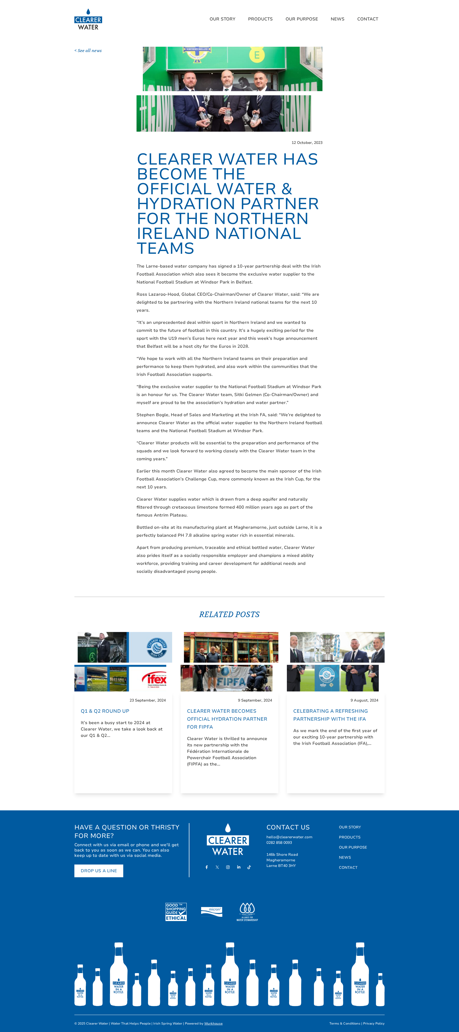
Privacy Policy (374, 1023)
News (338, 19)
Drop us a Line (99, 871)
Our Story (222, 19)
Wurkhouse (213, 1023)
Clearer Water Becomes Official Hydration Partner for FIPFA (227, 719)
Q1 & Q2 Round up (105, 711)
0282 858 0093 (279, 842)
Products (260, 19)
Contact (367, 19)
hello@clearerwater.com (289, 837)
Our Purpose (302, 19)
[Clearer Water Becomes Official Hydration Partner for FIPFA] (229, 661)
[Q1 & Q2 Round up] (123, 661)
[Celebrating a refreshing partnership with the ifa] (336, 661)
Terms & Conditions (344, 1023)
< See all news (88, 50)
